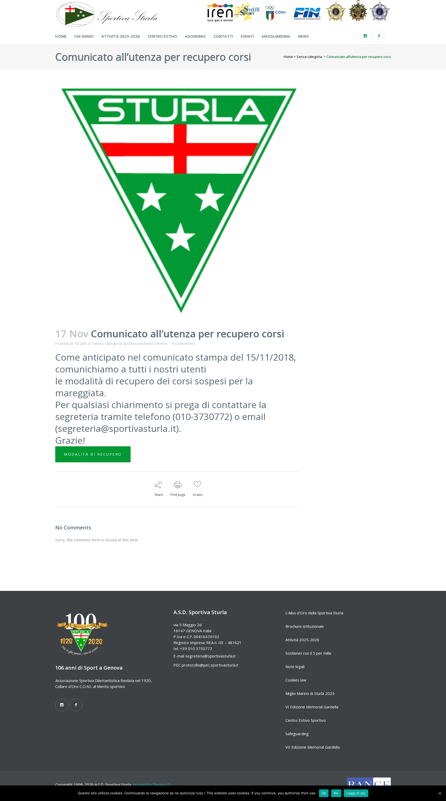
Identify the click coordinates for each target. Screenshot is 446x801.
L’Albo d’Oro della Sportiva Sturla (314, 612)
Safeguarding (297, 733)
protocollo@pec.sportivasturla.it (210, 665)
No (336, 793)
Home (288, 56)
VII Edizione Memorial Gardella (312, 747)
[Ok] (439, 793)
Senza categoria (309, 56)
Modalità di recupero (93, 454)
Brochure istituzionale (304, 626)
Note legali (295, 666)
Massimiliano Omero (148, 343)
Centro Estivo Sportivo (305, 720)
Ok (324, 793)
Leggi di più (356, 793)
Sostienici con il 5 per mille (308, 653)
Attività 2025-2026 (302, 639)
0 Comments (183, 343)
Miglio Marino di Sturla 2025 (309, 693)
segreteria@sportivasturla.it (210, 656)
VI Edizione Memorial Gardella (311, 706)
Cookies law (295, 680)
